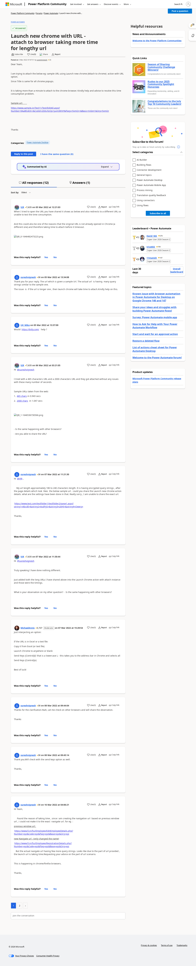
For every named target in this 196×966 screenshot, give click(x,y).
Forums (39, 13)
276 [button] (161, 236)
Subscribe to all (158, 213)
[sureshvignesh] (16, 277)
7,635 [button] (29, 207)
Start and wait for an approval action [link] (155, 334)
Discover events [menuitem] (111, 4)
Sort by (15, 192)
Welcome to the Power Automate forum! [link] (157, 357)
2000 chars (22, 400)
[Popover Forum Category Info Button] (179, 147)
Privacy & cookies (149, 945)
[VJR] (16, 207)
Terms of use (166, 945)
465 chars (22, 396)
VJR (22, 207)
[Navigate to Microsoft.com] (14, 4)
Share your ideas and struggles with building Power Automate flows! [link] (154, 309)
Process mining (145, 190)
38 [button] (50, 60)
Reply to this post (23, 153)
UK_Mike (25, 325)
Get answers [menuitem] (92, 4)
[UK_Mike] (16, 325)
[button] (178, 4)
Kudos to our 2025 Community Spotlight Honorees (161, 84)
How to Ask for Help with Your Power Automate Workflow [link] (154, 325)
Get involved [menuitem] (76, 4)
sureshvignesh (42, 60)
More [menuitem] (126, 4)
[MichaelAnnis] (16, 628)
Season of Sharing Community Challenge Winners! (161, 67)
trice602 (151, 246)
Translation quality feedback (151, 195)
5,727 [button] (39, 627)
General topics (144, 175)
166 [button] (159, 247)
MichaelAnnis (28, 627)
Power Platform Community (47, 4)
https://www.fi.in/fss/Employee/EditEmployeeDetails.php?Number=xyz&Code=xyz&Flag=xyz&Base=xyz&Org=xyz (43, 832)
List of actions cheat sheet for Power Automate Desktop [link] (154, 349)
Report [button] (57, 54)
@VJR (19, 478)
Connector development (149, 170)
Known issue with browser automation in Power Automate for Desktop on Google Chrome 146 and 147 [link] (156, 297)
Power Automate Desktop (37, 142)
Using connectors (146, 200)
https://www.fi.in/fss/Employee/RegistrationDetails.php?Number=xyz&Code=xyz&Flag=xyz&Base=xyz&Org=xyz (43, 845)
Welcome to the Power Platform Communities (156, 40)
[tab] (34, 184)
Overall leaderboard (176, 270)
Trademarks (182, 945)
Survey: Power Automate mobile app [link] (154, 317)
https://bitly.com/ (30, 329)
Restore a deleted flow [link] (146, 341)
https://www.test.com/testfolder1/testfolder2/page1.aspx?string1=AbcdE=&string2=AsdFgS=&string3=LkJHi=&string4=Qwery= (48, 505)
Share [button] (45, 54)
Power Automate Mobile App (151, 185)
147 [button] (161, 258)
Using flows (143, 205)
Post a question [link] (180, 11)
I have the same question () (56, 154)
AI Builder (142, 160)
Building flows (144, 165)
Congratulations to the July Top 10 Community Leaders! (164, 102)
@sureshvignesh (25, 369)
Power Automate (51, 13)
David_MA (152, 235)
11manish (152, 257)
